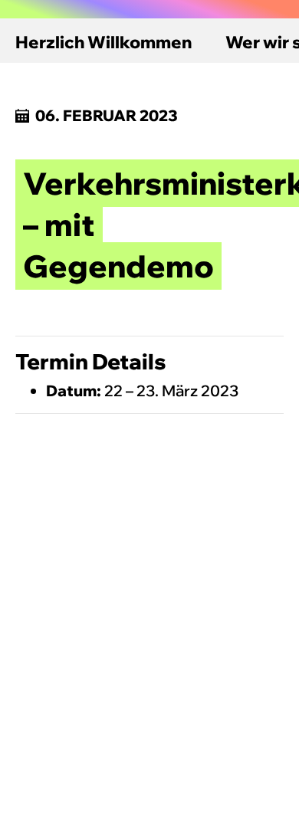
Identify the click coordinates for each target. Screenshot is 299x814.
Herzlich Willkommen (103, 42)
